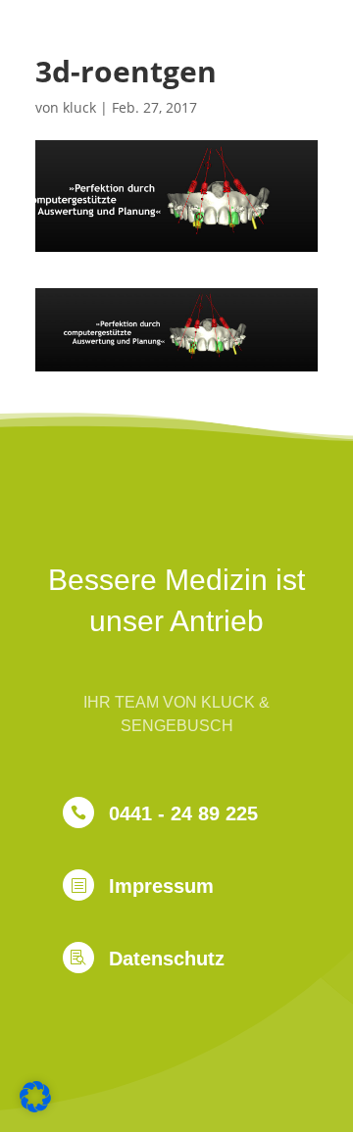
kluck (79, 107)
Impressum (161, 886)
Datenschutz (167, 958)
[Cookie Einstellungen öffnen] (35, 1107)
